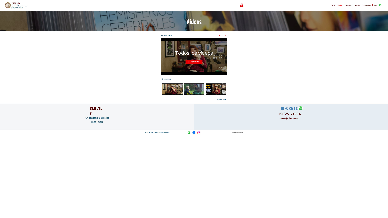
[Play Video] (172, 89)
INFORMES (289, 108)
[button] (242, 5)
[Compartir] (220, 35)
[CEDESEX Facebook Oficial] (194, 133)
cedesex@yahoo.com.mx (289, 118)
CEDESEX (16, 3)
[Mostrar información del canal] (225, 35)
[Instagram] (199, 133)
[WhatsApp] (380, 5)
